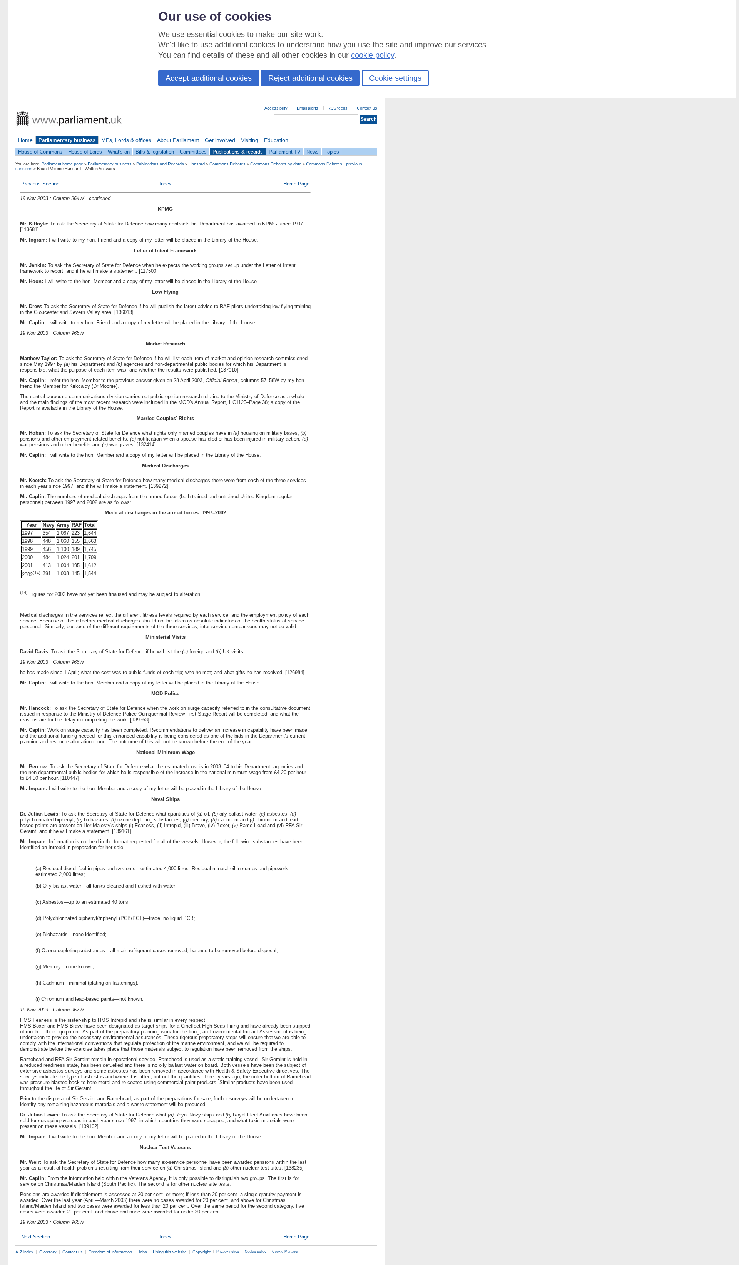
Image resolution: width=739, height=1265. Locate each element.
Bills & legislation (154, 152)
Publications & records (237, 152)
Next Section (35, 1237)
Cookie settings (395, 78)
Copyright (201, 1252)
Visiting (249, 140)
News (312, 152)
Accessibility (276, 108)
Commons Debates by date (275, 164)
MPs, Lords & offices (126, 140)
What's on (119, 152)
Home (25, 140)
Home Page (296, 184)
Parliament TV (285, 152)
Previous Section (40, 184)
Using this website (170, 1252)
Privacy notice (227, 1251)
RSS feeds (338, 108)
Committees (193, 152)
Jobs (142, 1252)
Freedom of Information (110, 1252)
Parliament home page (62, 164)
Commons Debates (227, 164)
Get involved (220, 140)
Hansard (197, 164)
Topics (331, 152)
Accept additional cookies (209, 78)
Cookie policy (255, 1251)
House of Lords (85, 152)
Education (276, 140)
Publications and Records (160, 164)
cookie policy (372, 55)
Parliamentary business (66, 140)
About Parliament (178, 140)
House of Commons (40, 152)
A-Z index (24, 1252)
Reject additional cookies (310, 78)
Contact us (367, 108)
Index (165, 184)
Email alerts (307, 108)
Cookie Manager (285, 1251)
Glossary (48, 1252)
